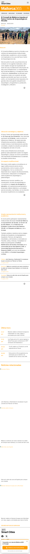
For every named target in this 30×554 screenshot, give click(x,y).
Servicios (4, 13)
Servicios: (3, 266)
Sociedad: (3, 275)
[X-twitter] (7, 536)
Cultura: (3, 259)
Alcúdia (3, 25)
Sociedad (26, 13)
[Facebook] (2, 536)
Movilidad (12, 13)
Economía (19, 13)
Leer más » (3, 405)
